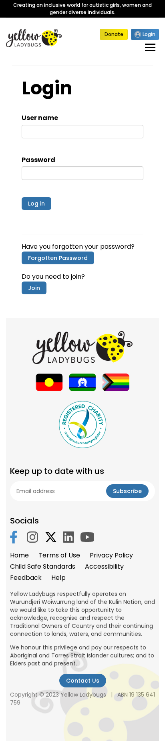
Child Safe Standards (42, 566)
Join (34, 288)
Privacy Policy (111, 555)
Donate (114, 34)
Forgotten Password (58, 258)
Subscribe (127, 491)
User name (40, 118)
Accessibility (104, 566)
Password (38, 160)
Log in (36, 204)
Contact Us (82, 681)
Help (58, 577)
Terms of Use (59, 555)
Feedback (26, 577)
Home (19, 555)
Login (149, 34)
